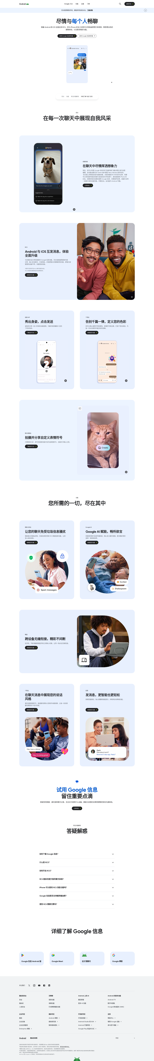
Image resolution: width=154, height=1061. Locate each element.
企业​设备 (22, 1022)
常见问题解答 (75, 96)
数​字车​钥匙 (111, 1003)
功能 (67, 96)
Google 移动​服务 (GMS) (116, 1007)
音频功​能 (51, 1003)
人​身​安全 (22, 1007)
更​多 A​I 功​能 (82, 1003)
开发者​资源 (81, 1018)
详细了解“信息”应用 (86, 96)
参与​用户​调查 (112, 1025)
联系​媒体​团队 (53, 1025)
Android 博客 (53, 1018)
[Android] (22, 4)
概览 (20, 1018)
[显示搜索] (120, 4)
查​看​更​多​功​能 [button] (30, 275)
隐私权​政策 (33, 1038)
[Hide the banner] (145, 10)
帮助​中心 (110, 1018)
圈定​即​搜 (81, 1000)
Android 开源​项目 (84, 1025)
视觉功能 (51, 1000)
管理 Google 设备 (114, 1022)
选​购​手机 (128, 4)
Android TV (112, 1000)
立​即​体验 (87, 185)
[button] (112, 82)
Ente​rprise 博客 (24, 1029)
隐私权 (21, 1003)
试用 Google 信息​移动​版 (66, 36)
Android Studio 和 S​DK (86, 1022)
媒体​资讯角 (52, 1022)
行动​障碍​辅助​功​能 (54, 1007)
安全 (20, 1000)
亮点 (63, 96)
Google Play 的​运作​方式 (86, 1029)
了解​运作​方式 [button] (30, 332)
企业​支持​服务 (23, 1025)
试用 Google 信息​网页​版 (86, 36)
